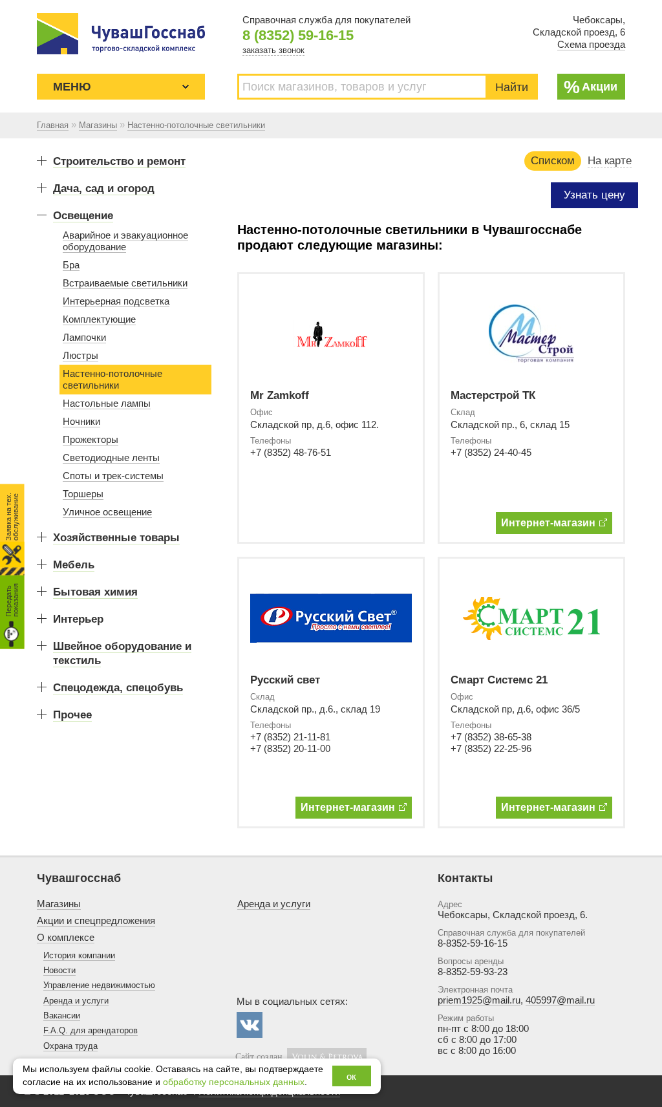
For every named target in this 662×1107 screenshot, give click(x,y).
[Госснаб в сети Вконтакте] (249, 1025)
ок (351, 1076)
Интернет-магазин (548, 522)
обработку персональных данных (233, 1082)
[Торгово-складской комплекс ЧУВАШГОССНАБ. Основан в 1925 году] (121, 33)
